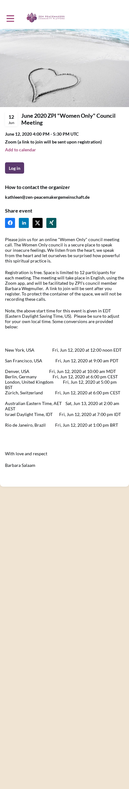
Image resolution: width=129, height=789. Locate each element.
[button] (20, 149)
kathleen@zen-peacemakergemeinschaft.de (47, 197)
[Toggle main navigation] (10, 18)
